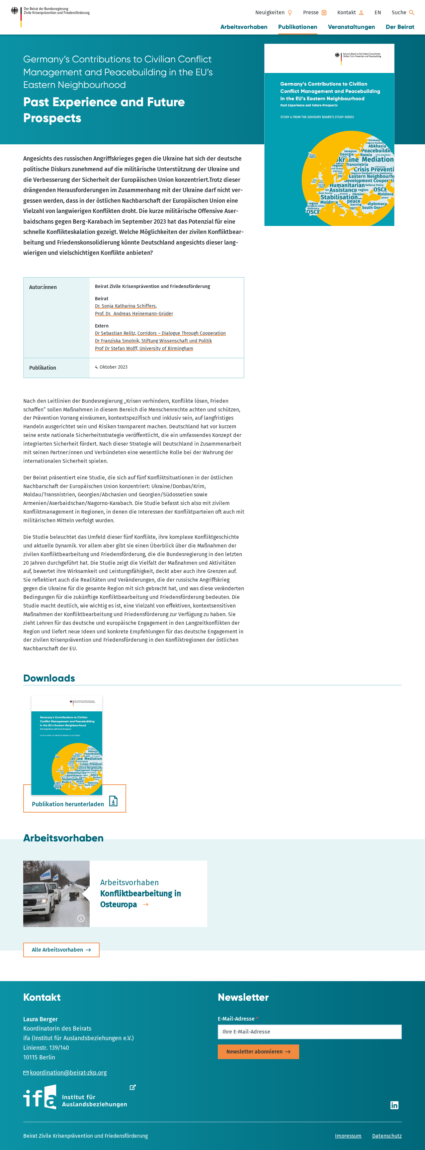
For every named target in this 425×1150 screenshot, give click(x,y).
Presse (311, 12)
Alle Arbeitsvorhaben (57, 950)
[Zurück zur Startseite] (54, 17)
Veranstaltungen (351, 27)
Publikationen (297, 27)
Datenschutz (387, 1136)
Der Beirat (400, 27)
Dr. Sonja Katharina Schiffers (125, 306)
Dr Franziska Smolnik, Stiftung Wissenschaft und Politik (153, 341)
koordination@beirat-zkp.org (68, 1072)
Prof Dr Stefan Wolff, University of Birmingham (144, 348)
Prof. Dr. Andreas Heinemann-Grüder (134, 314)
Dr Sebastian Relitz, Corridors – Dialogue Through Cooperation (160, 333)
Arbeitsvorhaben (244, 27)
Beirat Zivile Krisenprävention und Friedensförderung (85, 1136)
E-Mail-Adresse (238, 1019)
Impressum (348, 1136)
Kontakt (346, 12)
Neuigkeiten (270, 12)
